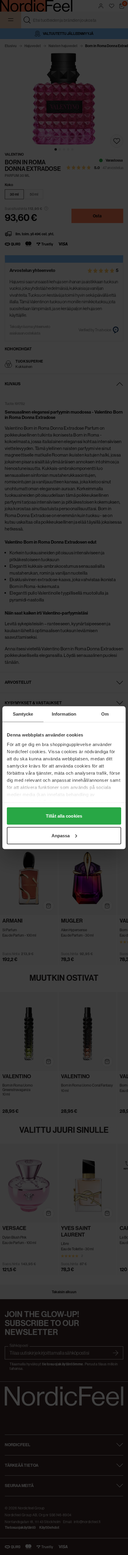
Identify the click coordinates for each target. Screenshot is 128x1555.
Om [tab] (105, 713)
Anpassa (60, 835)
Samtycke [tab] (23, 713)
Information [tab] (64, 713)
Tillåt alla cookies (64, 815)
